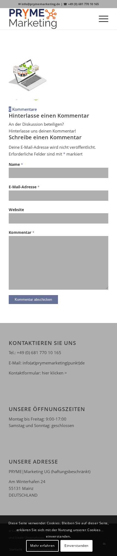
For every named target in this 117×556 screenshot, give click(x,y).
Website (16, 209)
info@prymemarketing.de (39, 4)
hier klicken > (54, 373)
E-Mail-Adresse (24, 186)
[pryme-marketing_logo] (48, 19)
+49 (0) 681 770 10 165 (81, 4)
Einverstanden (76, 545)
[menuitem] (100, 19)
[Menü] (100, 19)
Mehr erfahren (42, 545)
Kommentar (21, 232)
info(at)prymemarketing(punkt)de (54, 363)
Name (16, 164)
